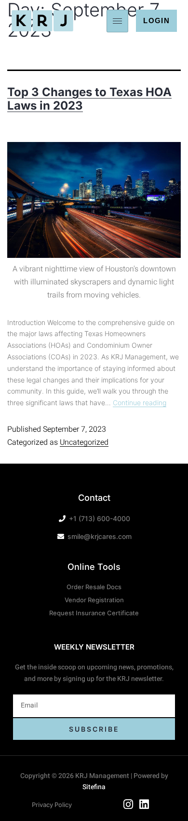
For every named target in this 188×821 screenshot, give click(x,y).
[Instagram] (128, 804)
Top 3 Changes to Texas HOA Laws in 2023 (89, 99)
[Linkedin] (144, 804)
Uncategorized (84, 442)
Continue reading (139, 402)
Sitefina (94, 787)
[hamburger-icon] (117, 21)
